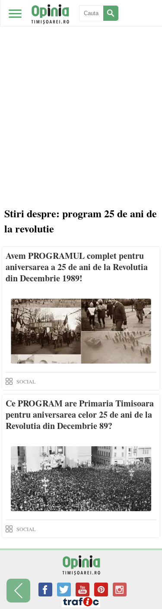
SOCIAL (25, 381)
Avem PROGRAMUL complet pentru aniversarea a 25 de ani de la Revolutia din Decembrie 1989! (77, 266)
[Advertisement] (81, 85)
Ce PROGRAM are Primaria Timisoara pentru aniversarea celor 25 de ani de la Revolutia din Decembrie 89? (80, 414)
